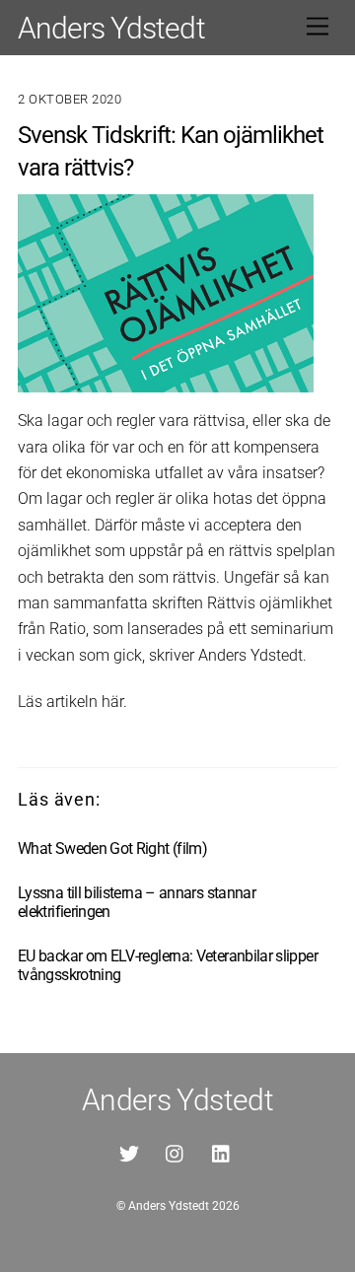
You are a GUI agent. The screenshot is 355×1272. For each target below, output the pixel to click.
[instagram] (175, 1152)
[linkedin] (222, 1152)
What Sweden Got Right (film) (112, 848)
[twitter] (129, 1152)
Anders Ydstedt (168, 1206)
